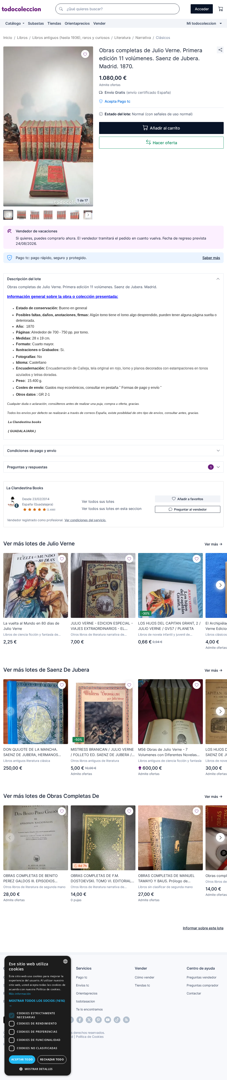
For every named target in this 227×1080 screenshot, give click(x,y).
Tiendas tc (142, 985)
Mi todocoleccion (201, 23)
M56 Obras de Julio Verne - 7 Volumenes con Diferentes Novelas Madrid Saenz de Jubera (167, 752)
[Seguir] (85, 54)
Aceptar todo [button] (22, 1059)
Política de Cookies (90, 1036)
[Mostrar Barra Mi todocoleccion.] (220, 23)
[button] (113, 278)
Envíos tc (82, 985)
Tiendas (54, 23)
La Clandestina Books (24, 488)
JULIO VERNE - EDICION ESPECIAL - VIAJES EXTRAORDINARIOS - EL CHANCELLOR (102, 626)
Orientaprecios (77, 23)
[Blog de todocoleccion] (126, 1019)
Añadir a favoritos (190, 499)
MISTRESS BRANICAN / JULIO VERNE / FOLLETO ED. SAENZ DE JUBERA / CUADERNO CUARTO (102, 752)
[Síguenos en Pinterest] (98, 1019)
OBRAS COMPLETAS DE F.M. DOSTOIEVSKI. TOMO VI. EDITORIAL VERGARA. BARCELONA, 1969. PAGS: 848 (102, 878)
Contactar (194, 993)
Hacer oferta (165, 142)
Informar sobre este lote (203, 928)
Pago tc (81, 977)
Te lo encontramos (89, 1009)
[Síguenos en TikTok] (117, 1019)
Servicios (84, 968)
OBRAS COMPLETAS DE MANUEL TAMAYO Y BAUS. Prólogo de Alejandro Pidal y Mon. (166, 878)
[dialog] (37, 1016)
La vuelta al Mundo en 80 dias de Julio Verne (31, 626)
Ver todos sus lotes (98, 501)
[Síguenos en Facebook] (79, 1019)
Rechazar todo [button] (52, 1059)
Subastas (36, 23)
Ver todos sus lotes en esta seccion (111, 508)
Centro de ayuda (201, 968)
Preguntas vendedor (201, 977)
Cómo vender (144, 977)
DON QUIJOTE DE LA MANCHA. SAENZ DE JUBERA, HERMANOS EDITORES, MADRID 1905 (30, 752)
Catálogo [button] (13, 23)
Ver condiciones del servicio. (85, 520)
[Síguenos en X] (89, 1019)
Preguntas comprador (202, 985)
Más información (20, 994)
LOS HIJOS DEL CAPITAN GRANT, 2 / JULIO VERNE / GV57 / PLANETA (169, 626)
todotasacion (85, 1001)
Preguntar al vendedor (190, 509)
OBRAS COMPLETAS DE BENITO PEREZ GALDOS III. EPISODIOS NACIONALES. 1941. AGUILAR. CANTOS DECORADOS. (30, 878)
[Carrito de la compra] (220, 9)
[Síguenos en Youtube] (107, 1019)
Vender (99, 23)
